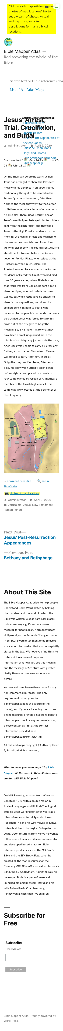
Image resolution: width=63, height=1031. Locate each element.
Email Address (13, 948)
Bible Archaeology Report (39, 158)
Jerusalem (15, 504)
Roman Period (13, 509)
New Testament (42, 504)
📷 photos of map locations (22, 493)
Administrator (17, 145)
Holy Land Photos (34, 153)
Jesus (27, 504)
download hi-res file (19, 481)
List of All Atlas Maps (27, 89)
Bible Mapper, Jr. (33, 163)
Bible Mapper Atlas (22, 51)
